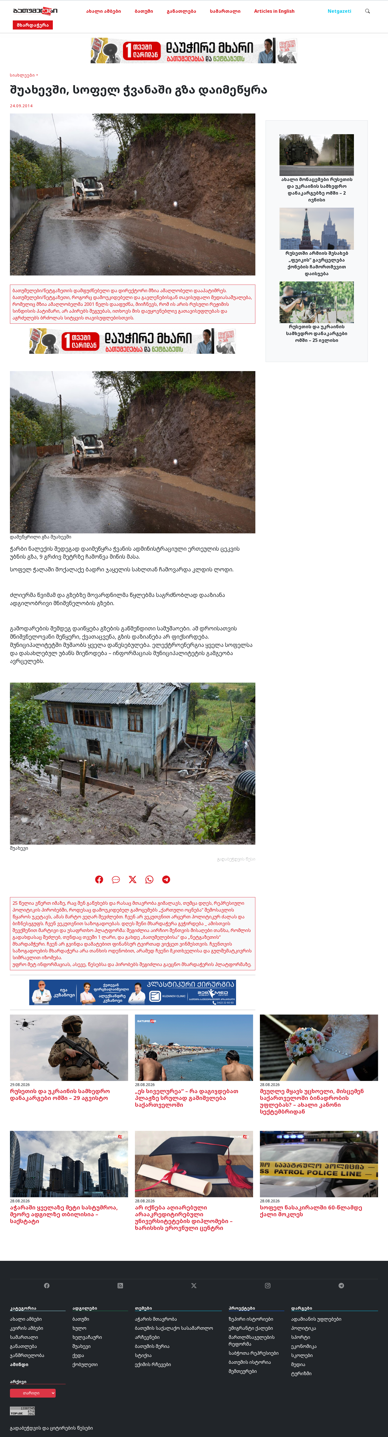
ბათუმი (144, 11)
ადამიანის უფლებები (316, 1319)
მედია (298, 1364)
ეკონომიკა (304, 1346)
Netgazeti (339, 11)
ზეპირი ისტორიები (251, 1319)
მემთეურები (243, 1371)
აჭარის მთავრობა (156, 1319)
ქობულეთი (85, 1364)
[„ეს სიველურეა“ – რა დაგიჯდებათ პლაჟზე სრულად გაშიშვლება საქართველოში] (194, 1047)
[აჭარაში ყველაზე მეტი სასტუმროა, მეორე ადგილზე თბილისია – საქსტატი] (69, 1164)
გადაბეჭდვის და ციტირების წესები (51, 1428)
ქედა (78, 1355)
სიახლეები (22, 75)
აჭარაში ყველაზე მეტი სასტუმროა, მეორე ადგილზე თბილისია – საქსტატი (64, 1214)
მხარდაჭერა (33, 25)
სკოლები (302, 1355)
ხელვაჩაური (87, 1337)
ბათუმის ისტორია (250, 1362)
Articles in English (274, 11)
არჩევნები (147, 1337)
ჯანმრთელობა (27, 1355)
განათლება (181, 11)
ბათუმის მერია (152, 1346)
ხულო (79, 1328)
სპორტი (300, 1337)
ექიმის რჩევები (153, 1364)
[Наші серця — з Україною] (35, 11)
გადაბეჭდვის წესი (236, 859)
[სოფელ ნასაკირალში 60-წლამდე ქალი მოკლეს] (319, 1164)
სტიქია (143, 1355)
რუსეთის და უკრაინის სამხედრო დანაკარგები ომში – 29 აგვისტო (60, 1094)
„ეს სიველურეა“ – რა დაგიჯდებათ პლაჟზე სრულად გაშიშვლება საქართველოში (186, 1097)
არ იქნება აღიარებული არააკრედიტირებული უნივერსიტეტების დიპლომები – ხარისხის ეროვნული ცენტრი (184, 1218)
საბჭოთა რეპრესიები (254, 1353)
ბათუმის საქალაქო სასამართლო (174, 1328)
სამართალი (225, 11)
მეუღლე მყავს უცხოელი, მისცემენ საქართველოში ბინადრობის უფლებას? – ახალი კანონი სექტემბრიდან (312, 1101)
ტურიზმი (301, 1373)
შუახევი (81, 1346)
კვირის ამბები (26, 1328)
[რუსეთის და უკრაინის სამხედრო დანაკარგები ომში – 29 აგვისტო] (69, 1047)
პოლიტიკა (303, 1328)
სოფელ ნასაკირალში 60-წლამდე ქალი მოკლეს (311, 1211)
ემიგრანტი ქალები (251, 1328)
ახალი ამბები (103, 11)
